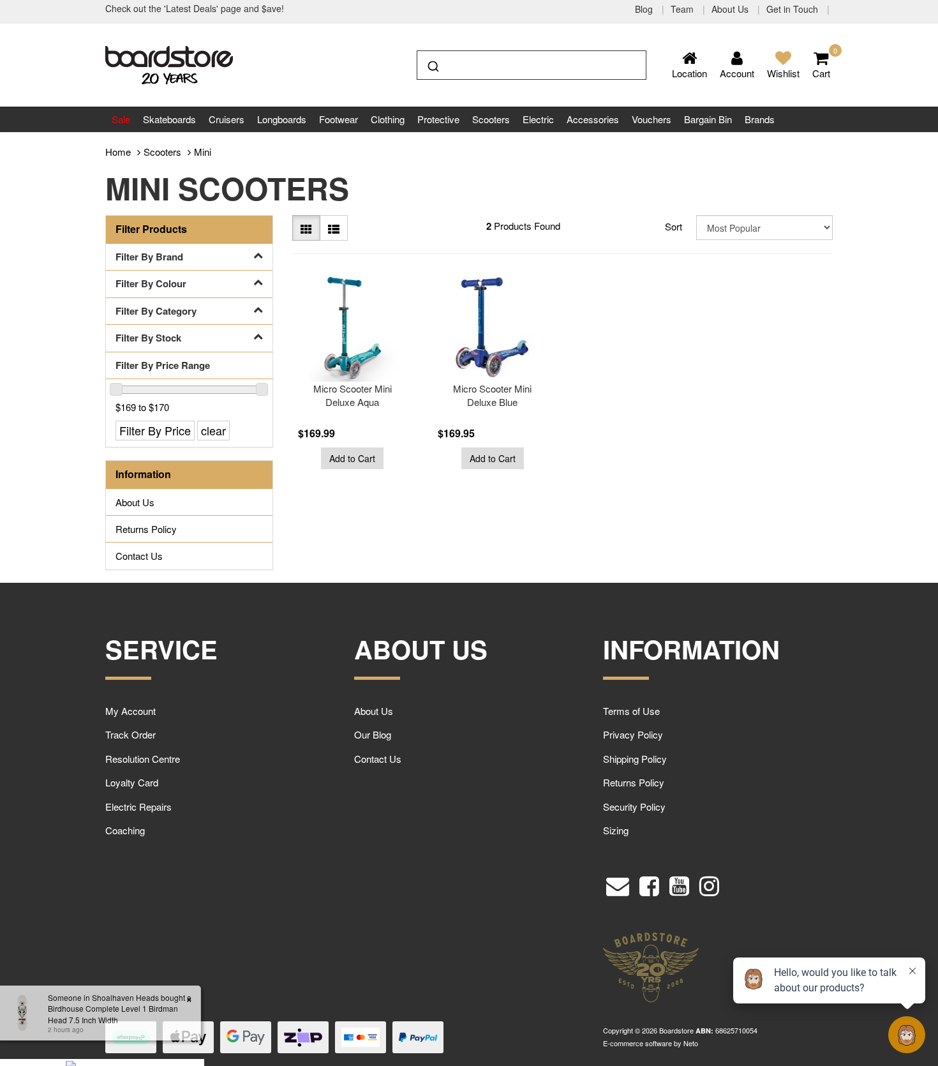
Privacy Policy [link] (633, 734)
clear (213, 430)
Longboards (281, 119)
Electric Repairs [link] (138, 806)
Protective (438, 119)
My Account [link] (130, 710)
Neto (690, 1043)
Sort (673, 226)
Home (118, 151)
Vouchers (651, 119)
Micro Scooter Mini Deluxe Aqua (352, 395)
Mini (202, 151)
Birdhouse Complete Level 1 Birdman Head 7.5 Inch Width (105, 1014)
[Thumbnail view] (306, 228)
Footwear (338, 119)
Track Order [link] (130, 734)
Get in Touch (793, 9)
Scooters (491, 119)
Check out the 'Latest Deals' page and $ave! (194, 8)
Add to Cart (352, 458)
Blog (645, 9)
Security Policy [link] (634, 806)
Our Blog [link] (372, 734)
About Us (731, 9)
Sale (121, 119)
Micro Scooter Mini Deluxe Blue (492, 395)
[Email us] (617, 883)
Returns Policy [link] (146, 529)
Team (683, 9)
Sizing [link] (616, 830)
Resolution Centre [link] (142, 758)
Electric (538, 119)
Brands (760, 119)
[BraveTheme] (169, 63)
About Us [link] (134, 502)
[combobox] (531, 65)
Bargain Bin (708, 119)
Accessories (593, 119)
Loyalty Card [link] (131, 782)
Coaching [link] (125, 830)
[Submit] (432, 64)
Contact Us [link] (139, 555)
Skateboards (169, 119)
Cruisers (226, 119)
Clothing (388, 119)
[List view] (334, 228)
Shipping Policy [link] (635, 758)
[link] (649, 883)
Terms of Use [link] (631, 710)
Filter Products (151, 229)
